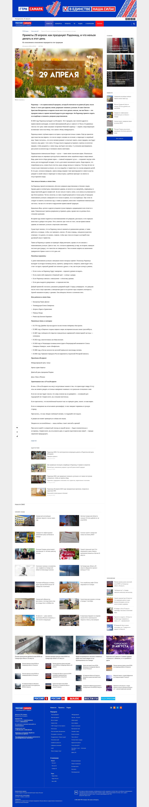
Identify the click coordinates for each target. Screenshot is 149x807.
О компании (90, 23)
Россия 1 (54, 763)
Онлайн (99, 23)
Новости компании (76, 763)
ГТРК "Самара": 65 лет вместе (58, 725)
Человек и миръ (75, 731)
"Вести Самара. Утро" (56, 751)
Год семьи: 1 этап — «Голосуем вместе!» (78, 749)
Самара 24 (54, 768)
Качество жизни (75, 734)
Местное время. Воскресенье (58, 731)
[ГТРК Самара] (23, 24)
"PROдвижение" (75, 714)
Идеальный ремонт (76, 742)
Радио (80, 23)
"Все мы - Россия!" (75, 717)
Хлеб (52, 748)
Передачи (53, 712)
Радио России (55, 778)
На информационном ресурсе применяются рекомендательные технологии (27, 737)
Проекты (68, 23)
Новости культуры (75, 725)
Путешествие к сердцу (76, 739)
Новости (49, 23)
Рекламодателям (75, 772)
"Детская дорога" (55, 717)
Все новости (119, 138)
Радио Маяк (54, 775)
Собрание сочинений (56, 745)
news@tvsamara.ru (28, 720)
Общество (34, 440)
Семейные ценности (56, 742)
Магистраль (54, 728)
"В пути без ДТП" (75, 745)
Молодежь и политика (56, 734)
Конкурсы (58, 23)
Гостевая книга (74, 766)
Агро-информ (74, 723)
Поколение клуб (55, 739)
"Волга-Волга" (74, 737)
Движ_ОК (73, 752)
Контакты (73, 769)
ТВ (74, 23)
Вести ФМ (54, 781)
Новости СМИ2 (20, 504)
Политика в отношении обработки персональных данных (24, 733)
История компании (76, 760)
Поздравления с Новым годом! (58, 737)
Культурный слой (75, 728)
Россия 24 (54, 765)
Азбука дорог (74, 720)
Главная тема (54, 723)
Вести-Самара (54, 720)
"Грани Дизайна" (55, 714)
